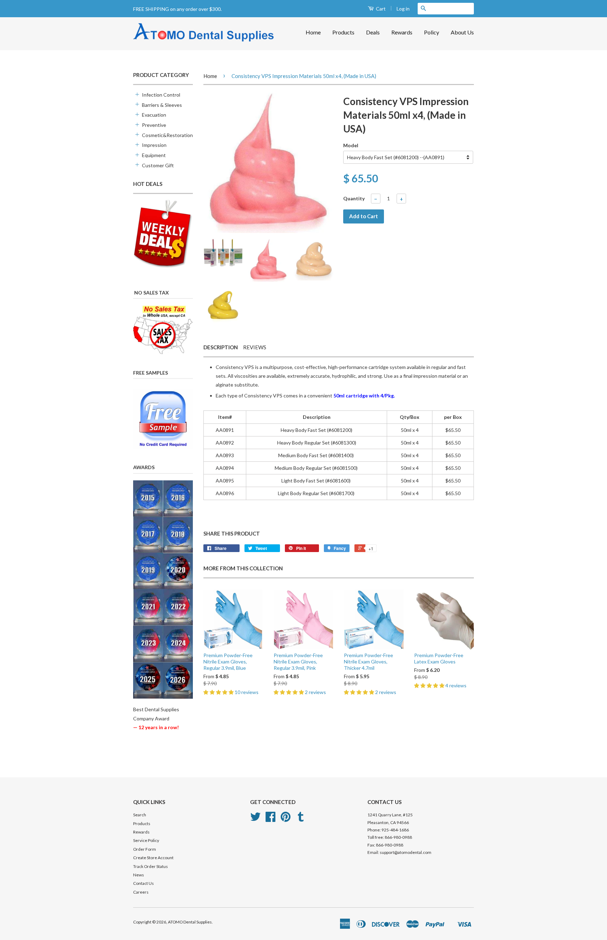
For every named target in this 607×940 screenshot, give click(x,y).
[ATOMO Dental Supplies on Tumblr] (300, 819)
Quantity (354, 198)
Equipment (154, 155)
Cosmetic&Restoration (164, 135)
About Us (462, 32)
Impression (154, 145)
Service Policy (146, 840)
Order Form (144, 849)
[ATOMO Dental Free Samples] (163, 419)
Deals (373, 32)
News (138, 874)
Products (343, 32)
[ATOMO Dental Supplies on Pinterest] (285, 819)
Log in (403, 9)
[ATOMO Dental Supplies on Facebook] (270, 819)
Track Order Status (150, 866)
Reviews (254, 347)
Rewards (401, 32)
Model (350, 145)
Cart (380, 9)
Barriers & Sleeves (162, 105)
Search (139, 814)
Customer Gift (158, 165)
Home (313, 32)
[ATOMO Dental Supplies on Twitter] (255, 819)
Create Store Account (153, 857)
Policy (431, 32)
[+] (136, 94)
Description (220, 347)
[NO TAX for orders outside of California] (163, 329)
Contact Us (143, 883)
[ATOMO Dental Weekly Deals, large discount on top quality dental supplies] (163, 234)
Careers (141, 892)
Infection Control (161, 95)
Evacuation (154, 115)
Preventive (154, 125)
